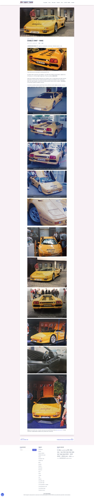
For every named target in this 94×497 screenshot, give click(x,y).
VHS (39, 477)
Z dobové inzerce (41, 490)
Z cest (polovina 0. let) (42, 486)
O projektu (45, 2)
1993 (64, 452)
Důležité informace (41, 454)
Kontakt (72, 2)
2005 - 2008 (68, 456)
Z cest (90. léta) (41, 482)
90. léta (69, 450)
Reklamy (40, 466)
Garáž (39, 456)
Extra (62, 2)
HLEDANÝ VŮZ (41, 458)
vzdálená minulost (69, 458)
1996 (73, 452)
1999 (64, 454)
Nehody (39, 464)
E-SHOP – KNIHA (67, 2)
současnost (63, 458)
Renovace (40, 467)
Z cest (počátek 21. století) (43, 484)
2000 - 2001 (69, 454)
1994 (67, 452)
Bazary (39, 451)
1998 (42, 43)
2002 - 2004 (61, 456)
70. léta (62, 450)
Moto (39, 462)
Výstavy (39, 479)
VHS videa (54, 2)
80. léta (65, 450)
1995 (70, 452)
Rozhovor (40, 469)
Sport (39, 471)
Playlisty (58, 2)
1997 (39, 43)
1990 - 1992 (60, 452)
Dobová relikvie (41, 453)
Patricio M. (35, 43)
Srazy (49, 2)
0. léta (59, 450)
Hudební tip (40, 460)
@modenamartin (59, 430)
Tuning (39, 475)
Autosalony (40, 449)
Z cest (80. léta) (41, 480)
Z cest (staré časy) (41, 488)
